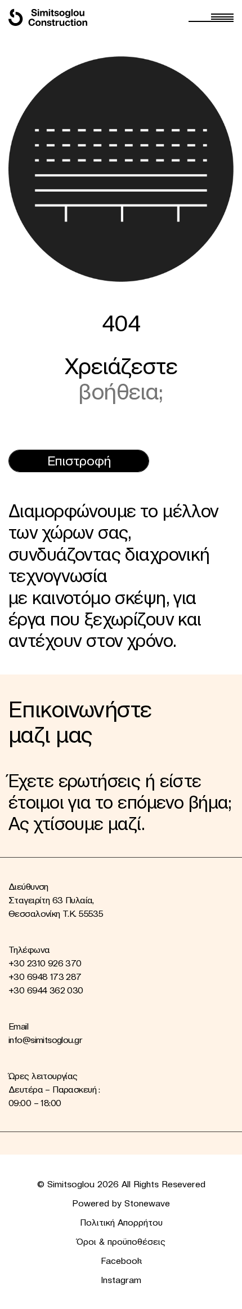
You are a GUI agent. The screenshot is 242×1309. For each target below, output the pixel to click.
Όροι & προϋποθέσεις (121, 1241)
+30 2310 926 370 (45, 963)
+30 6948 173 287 (45, 976)
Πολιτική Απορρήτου (121, 1222)
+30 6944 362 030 (45, 990)
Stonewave (147, 1203)
